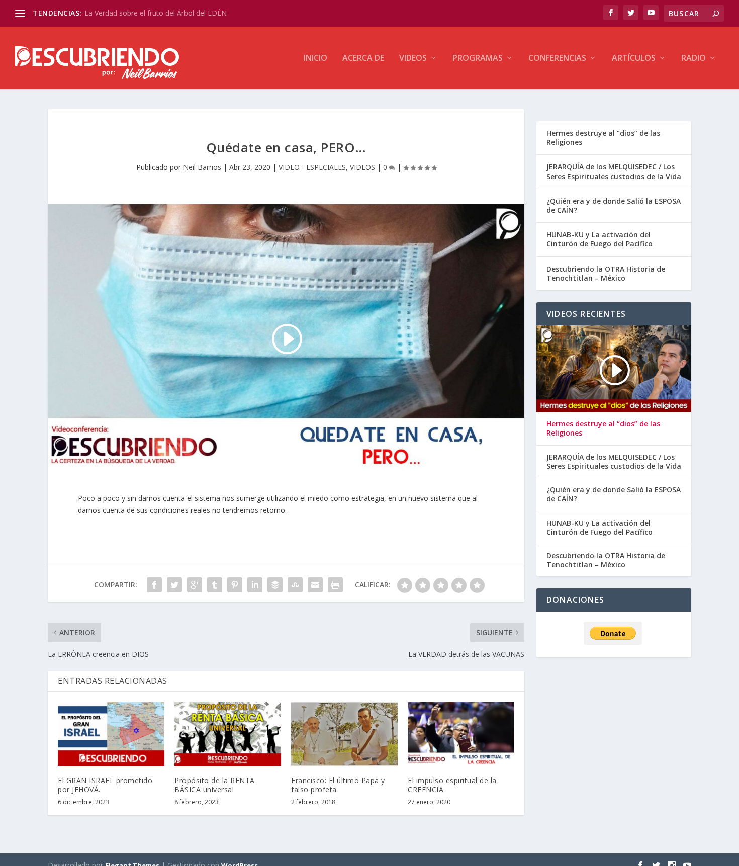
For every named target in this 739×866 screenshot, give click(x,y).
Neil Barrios (202, 167)
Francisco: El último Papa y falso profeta (338, 784)
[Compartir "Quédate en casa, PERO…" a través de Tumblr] (215, 585)
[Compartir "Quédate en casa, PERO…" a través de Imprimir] (335, 585)
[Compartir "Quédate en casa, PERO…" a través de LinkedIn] (255, 585)
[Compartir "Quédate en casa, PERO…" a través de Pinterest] (235, 585)
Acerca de (363, 58)
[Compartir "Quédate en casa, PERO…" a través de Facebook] (154, 585)
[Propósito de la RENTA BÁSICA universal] (227, 734)
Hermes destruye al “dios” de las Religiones (603, 137)
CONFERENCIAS (557, 58)
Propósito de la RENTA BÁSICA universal (214, 784)
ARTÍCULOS (634, 58)
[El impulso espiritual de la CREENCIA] (461, 734)
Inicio (315, 58)
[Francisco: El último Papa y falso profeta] (344, 734)
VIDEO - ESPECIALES (312, 167)
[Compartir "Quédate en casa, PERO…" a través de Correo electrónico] (315, 585)
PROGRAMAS (477, 58)
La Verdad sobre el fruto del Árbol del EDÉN (155, 13)
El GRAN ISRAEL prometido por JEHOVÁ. (105, 784)
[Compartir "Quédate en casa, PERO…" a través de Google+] (194, 585)
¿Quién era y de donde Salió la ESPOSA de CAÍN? (613, 205)
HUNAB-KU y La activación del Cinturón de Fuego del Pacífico (599, 239)
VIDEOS (413, 58)
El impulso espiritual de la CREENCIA (452, 784)
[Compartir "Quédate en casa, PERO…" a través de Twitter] (174, 585)
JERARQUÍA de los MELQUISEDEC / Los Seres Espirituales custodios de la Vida (613, 171)
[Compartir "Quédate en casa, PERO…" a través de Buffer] (275, 585)
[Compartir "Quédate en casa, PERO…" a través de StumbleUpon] (295, 585)
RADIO (693, 58)
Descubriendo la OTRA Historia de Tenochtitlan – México (605, 273)
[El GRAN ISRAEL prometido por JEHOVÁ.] (111, 734)
